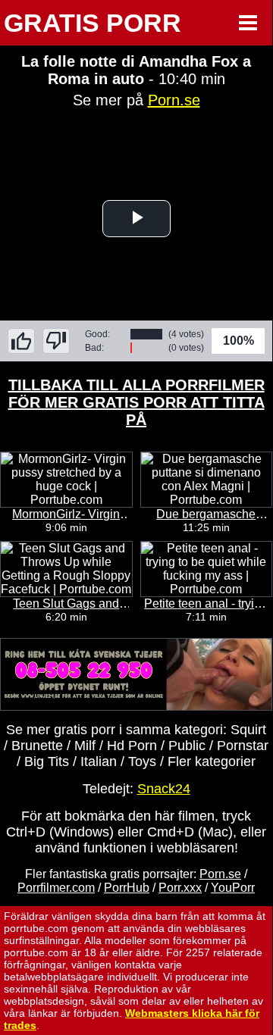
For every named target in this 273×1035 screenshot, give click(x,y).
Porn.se (174, 100)
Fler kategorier (212, 761)
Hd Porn (132, 745)
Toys (142, 761)
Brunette (37, 745)
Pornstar (242, 745)
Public (187, 745)
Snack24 (163, 788)
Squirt (248, 729)
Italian (98, 761)
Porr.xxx (180, 887)
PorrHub (126, 887)
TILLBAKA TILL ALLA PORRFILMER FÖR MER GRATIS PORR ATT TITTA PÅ (136, 402)
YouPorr (233, 887)
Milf (85, 745)
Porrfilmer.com (56, 887)
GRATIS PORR (92, 22)
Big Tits (46, 761)
